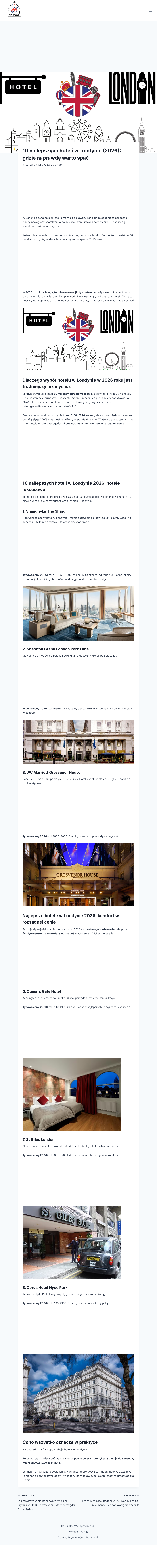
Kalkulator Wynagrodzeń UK (78, 1526)
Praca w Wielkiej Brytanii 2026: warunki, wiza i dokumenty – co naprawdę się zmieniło (110, 1500)
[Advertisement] (78, 50)
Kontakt (73, 1531)
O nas (84, 1531)
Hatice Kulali (35, 165)
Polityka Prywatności (70, 1537)
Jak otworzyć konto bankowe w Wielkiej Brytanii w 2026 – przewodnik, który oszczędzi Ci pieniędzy (46, 1502)
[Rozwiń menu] (150, 10)
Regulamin (92, 1537)
